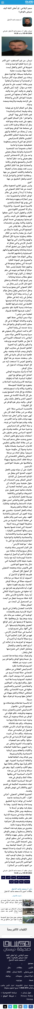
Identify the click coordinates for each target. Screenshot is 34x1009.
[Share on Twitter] (25, 1006)
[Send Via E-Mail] (20, 1006)
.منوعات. (18, 976)
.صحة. (31, 980)
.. (21, 963)
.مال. (9, 967)
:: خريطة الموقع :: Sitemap (17, 997)
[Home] (17, 946)
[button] (15, 1006)
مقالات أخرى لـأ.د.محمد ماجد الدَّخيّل (18, 891)
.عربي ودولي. (29, 972)
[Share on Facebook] (31, 1006)
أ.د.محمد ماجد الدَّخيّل (14, 19)
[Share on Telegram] (10, 1006)
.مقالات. (19, 967)
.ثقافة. (8, 972)
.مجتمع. (31, 963)
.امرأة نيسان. (29, 976)
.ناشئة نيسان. (17, 972)
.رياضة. (8, 976)
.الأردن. (31, 967)
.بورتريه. (19, 980)
